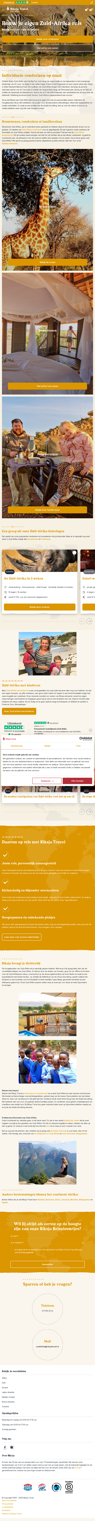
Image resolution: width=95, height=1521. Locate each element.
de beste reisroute (58, 1131)
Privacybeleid (27, 1252)
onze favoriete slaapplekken (74, 1134)
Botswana (50, 1200)
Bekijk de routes (47, 262)
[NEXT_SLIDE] (89, 621)
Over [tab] (78, 746)
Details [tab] (48, 746)
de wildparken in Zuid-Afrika (46, 1134)
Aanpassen (45, 781)
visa (48, 1126)
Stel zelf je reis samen (47, 48)
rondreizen (45, 539)
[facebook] (5, 1447)
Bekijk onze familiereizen (47, 510)
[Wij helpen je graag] (91, 2)
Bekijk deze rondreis (40, 607)
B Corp (78, 1468)
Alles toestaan (77, 781)
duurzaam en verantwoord (36, 1093)
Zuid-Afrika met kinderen (17, 690)
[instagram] (12, 1447)
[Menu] (3, 9)
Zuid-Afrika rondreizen (32, 130)
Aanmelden (47, 1264)
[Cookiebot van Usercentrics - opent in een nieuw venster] (81, 739)
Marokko (74, 1200)
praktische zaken (71, 1120)
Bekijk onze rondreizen (47, 39)
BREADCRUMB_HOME (11, 15)
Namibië (41, 1200)
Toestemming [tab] (16, 746)
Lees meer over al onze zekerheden (21, 937)
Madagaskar (84, 1200)
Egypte (5, 1202)
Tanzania (65, 1200)
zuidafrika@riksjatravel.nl (47, 1347)
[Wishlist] (86, 9)
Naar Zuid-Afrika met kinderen (19, 711)
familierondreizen (10, 143)
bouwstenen (32, 539)
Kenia (57, 1200)
